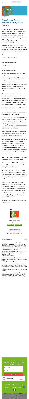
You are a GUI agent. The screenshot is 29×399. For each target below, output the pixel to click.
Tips (13, 384)
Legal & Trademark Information (21, 395)
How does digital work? (14, 226)
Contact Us (14, 387)
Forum (22, 384)
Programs (7, 384)
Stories (17, 384)
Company (6, 387)
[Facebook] (24, 387)
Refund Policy (4, 395)
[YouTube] (15, 390)
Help (19, 387)
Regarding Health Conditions (14, 397)
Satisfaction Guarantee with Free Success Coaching (14, 230)
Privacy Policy (11, 395)
